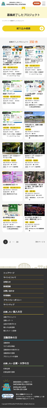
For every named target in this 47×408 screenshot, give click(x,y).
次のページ (39, 242)
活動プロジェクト (9, 317)
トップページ (5, 20)
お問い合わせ (8, 290)
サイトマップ (8, 304)
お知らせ (7, 281)
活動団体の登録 (9, 353)
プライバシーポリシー (12, 300)
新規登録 (36, 3)
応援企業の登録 (9, 372)
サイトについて (9, 277)
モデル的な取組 (9, 346)
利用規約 (7, 295)
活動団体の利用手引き (11, 350)
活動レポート (8, 320)
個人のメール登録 (9, 331)
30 (17, 241)
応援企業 (6, 368)
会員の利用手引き (9, 324)
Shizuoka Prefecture (16, 404)
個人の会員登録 (9, 327)
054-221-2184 (21, 389)
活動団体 (6, 343)
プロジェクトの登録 (10, 356)
